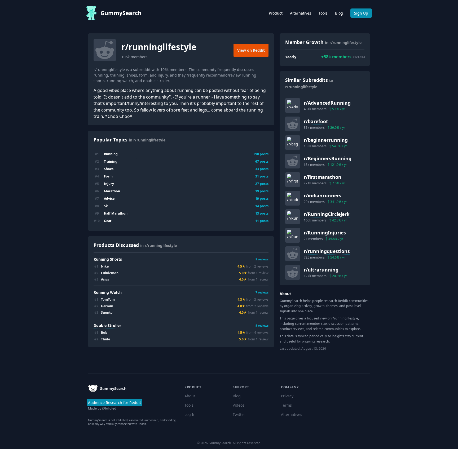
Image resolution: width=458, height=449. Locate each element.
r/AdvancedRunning (327, 103)
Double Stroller (107, 325)
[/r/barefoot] (292, 124)
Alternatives (300, 13)
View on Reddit (251, 50)
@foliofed (109, 408)
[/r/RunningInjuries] (292, 235)
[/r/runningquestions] (292, 253)
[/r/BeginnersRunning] (292, 161)
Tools (323, 13)
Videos (238, 405)
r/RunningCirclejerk (327, 214)
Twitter (239, 414)
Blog (339, 13)
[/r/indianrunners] (292, 198)
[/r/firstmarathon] (292, 179)
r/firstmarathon (322, 177)
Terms (286, 405)
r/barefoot (316, 121)
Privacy (287, 395)
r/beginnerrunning (326, 140)
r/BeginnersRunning (327, 158)
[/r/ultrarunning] (292, 272)
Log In (190, 414)
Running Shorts (108, 259)
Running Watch (108, 292)
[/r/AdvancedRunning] (292, 105)
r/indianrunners (322, 195)
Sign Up (361, 13)
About (189, 395)
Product (276, 13)
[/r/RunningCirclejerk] (292, 216)
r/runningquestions (327, 251)
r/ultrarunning (321, 269)
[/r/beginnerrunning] (292, 142)
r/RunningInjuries (325, 232)
